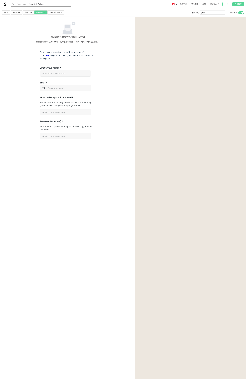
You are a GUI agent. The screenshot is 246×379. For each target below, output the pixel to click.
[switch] (241, 12)
